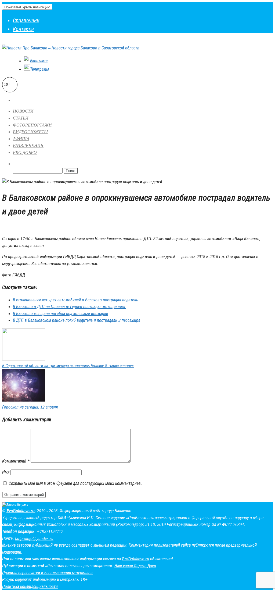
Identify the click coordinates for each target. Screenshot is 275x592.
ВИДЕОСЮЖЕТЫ (30, 131)
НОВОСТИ (23, 111)
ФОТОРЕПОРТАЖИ (32, 125)
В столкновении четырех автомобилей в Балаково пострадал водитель (75, 300)
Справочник (26, 20)
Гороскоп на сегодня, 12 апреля (30, 407)
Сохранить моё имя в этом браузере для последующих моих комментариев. (75, 483)
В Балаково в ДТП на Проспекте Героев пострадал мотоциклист (69, 306)
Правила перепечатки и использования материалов (47, 573)
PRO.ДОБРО (25, 152)
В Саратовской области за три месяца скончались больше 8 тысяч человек (68, 365)
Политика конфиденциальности (30, 586)
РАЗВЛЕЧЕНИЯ (28, 145)
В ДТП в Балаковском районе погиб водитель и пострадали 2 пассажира (76, 320)
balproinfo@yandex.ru (34, 538)
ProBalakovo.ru (20, 510)
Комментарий (16, 461)
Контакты (23, 29)
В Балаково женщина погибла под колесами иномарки (60, 313)
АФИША (21, 138)
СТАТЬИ (20, 118)
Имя (5, 472)
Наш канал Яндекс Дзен (135, 566)
